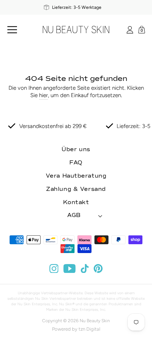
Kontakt (76, 202)
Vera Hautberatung (76, 176)
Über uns (76, 149)
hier (43, 95)
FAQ (76, 163)
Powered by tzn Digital (76, 329)
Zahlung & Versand (76, 189)
